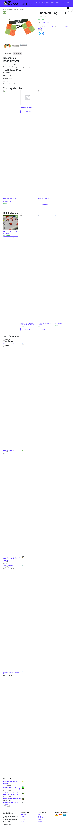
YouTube (22, 819)
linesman (61, 27)
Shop (67, 2)
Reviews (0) (17, 53)
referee (40, 28)
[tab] (8, 53)
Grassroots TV (47, 3)
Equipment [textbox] (13, 339)
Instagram (23, 817)
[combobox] (13, 339)
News (52, 2)
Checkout (40, 817)
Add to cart (46, 22)
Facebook (23, 814)
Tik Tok (22, 821)
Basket (39, 816)
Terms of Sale (41, 823)
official (66, 27)
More (63, 2)
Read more (45, 204)
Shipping (40, 821)
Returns (40, 819)
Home (35, 2)
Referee (53, 27)
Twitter (22, 816)
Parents (57, 2)
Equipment (10, 9)
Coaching (40, 2)
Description (8, 53)
